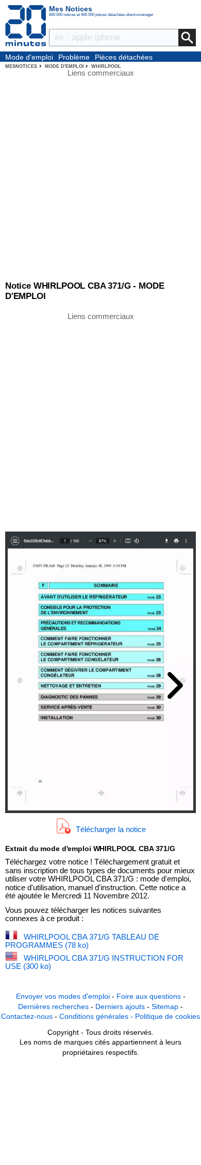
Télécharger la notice (111, 828)
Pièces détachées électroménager (124, 57)
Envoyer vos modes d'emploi (63, 996)
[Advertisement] (100, 421)
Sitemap (165, 1006)
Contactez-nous (27, 1016)
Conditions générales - (97, 1016)
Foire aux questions (148, 996)
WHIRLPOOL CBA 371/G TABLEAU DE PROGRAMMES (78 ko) (82, 941)
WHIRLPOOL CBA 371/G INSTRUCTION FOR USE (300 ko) (94, 962)
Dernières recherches (53, 1006)
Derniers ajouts (120, 1006)
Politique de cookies (167, 1016)
